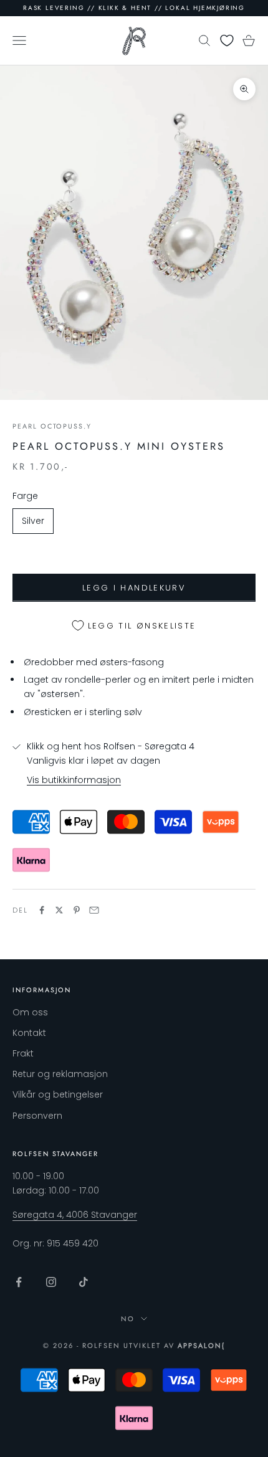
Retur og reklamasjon (60, 1074)
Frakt (23, 1053)
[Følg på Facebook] (18, 1282)
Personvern (37, 1115)
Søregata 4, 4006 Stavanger (74, 1214)
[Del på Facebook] (42, 910)
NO (128, 1319)
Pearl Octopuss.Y (52, 426)
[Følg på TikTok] (83, 1282)
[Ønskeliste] (227, 40)
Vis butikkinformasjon (74, 780)
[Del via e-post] (94, 910)
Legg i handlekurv (134, 588)
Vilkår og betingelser (57, 1094)
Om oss (30, 1012)
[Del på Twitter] (59, 910)
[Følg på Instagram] (51, 1282)
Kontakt (29, 1033)
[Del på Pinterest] (77, 910)
